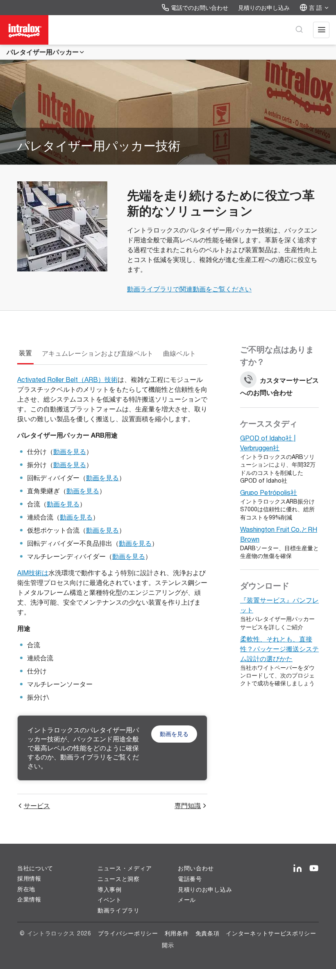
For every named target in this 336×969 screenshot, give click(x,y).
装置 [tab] (25, 353)
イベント (110, 899)
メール (187, 899)
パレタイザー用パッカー (43, 52)
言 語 (315, 7)
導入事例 (110, 889)
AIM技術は (32, 572)
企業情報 (29, 899)
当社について (35, 868)
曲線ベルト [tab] (179, 353)
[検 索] (299, 30)
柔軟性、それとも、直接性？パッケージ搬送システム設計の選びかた (279, 648)
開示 (168, 945)
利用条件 (177, 933)
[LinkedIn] (297, 868)
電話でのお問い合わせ (199, 7)
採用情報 (29, 878)
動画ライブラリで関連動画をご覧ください (189, 289)
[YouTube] (314, 868)
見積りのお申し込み (264, 7)
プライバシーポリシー (128, 933)
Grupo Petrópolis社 (268, 492)
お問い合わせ (196, 868)
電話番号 (190, 878)
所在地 (26, 889)
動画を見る (69, 451)
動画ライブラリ (119, 910)
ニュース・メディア (125, 868)
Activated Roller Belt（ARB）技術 (67, 379)
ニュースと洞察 (119, 878)
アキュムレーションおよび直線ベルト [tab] (97, 353)
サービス (37, 805)
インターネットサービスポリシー (271, 933)
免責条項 (207, 933)
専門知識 (188, 805)
